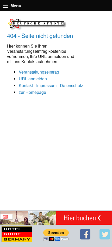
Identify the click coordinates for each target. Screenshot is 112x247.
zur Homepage (32, 92)
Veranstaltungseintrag (39, 72)
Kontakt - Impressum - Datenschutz (51, 85)
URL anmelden (33, 79)
